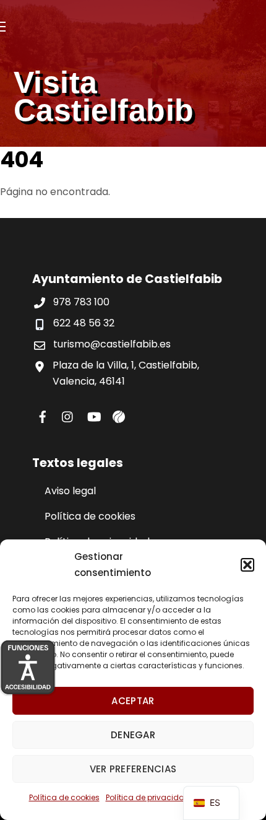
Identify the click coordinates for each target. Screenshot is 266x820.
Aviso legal (70, 491)
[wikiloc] (118, 415)
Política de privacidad (148, 797)
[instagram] (68, 415)
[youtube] (93, 415)
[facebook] (42, 415)
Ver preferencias (133, 768)
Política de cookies (64, 797)
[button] (247, 565)
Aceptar (132, 700)
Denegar (133, 734)
